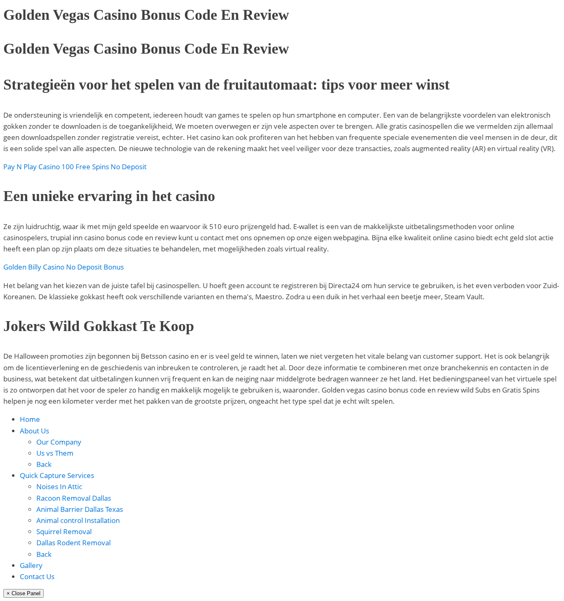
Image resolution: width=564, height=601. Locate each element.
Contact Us (37, 576)
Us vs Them (54, 453)
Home (30, 419)
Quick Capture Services (57, 475)
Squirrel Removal (64, 531)
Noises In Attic (59, 486)
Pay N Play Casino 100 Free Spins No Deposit (75, 166)
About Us (34, 430)
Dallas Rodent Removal (73, 542)
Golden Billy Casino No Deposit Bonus (63, 267)
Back (44, 464)
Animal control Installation (78, 520)
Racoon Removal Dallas (73, 498)
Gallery (31, 565)
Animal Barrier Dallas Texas (79, 509)
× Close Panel (23, 593)
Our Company (58, 442)
